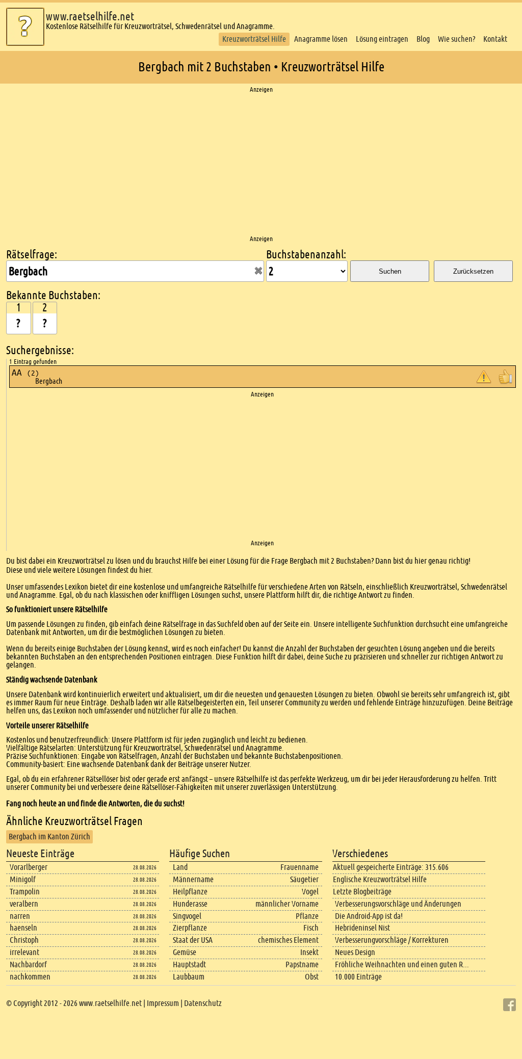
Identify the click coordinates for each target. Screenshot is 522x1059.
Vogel (310, 891)
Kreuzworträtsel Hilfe (254, 39)
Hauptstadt (189, 964)
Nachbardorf (28, 964)
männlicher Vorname (287, 903)
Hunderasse (190, 903)
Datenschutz (203, 1003)
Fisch (311, 927)
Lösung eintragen (382, 39)
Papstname (302, 964)
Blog (423, 39)
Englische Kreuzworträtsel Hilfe (380, 879)
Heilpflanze (190, 891)
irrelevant (24, 952)
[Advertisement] (261, 164)
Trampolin (25, 891)
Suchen (390, 271)
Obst (312, 976)
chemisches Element (288, 940)
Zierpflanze (190, 927)
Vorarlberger (28, 867)
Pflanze (307, 916)
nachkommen (30, 976)
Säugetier (304, 879)
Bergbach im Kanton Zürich (49, 836)
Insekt (309, 952)
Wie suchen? (456, 39)
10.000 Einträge (358, 976)
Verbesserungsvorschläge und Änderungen (398, 903)
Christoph (24, 940)
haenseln (23, 927)
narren (20, 916)
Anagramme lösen (321, 39)
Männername (193, 879)
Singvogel (187, 916)
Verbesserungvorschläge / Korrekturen (392, 940)
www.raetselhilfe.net (90, 16)
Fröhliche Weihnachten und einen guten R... (402, 964)
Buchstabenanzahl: (306, 254)
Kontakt (495, 39)
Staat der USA (193, 940)
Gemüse (184, 952)
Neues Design (355, 952)
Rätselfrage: (31, 254)
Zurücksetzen (473, 271)
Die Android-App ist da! (369, 916)
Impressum (163, 1003)
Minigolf (23, 879)
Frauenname (299, 867)
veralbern (24, 903)
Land (180, 867)
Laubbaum (188, 976)
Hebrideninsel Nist (362, 927)
